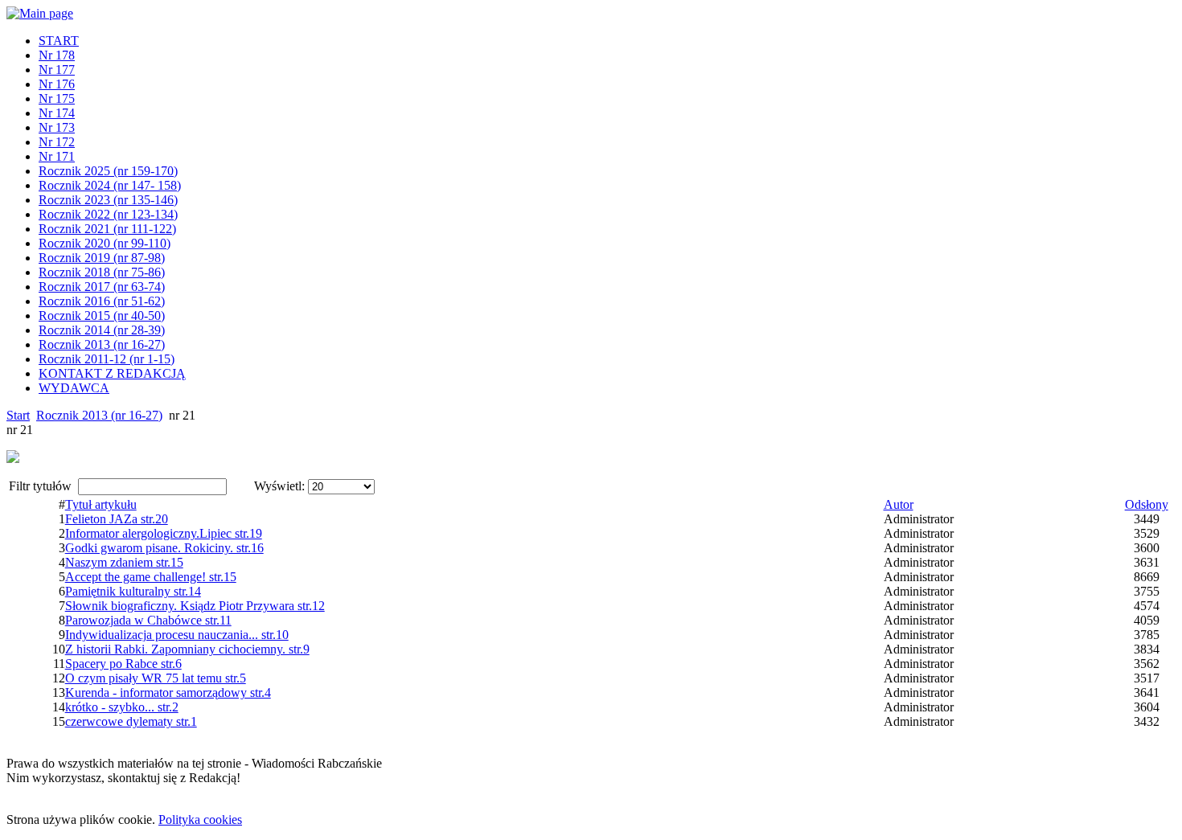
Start (18, 415)
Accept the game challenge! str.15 (150, 577)
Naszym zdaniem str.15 (124, 562)
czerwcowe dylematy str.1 (131, 721)
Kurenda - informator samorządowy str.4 (168, 692)
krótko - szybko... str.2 (122, 707)
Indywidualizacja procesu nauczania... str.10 (177, 634)
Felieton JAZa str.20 (116, 519)
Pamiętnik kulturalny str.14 (133, 591)
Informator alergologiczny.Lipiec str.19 (163, 533)
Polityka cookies (200, 819)
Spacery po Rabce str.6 (123, 663)
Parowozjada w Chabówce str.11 (148, 620)
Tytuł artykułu (101, 504)
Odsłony (1146, 504)
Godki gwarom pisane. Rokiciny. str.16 (164, 548)
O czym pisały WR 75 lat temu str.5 (155, 678)
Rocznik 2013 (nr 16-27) (99, 415)
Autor (898, 504)
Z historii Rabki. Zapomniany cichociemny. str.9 (187, 649)
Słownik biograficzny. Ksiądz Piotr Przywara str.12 (195, 606)
